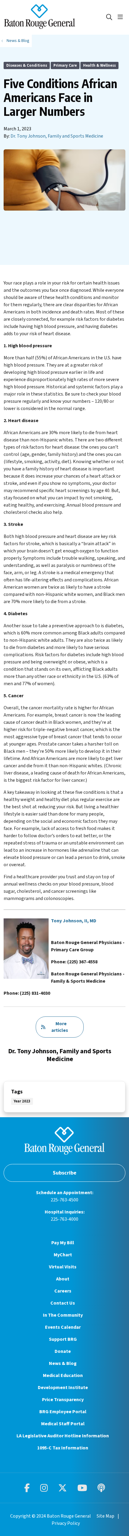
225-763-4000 (64, 1219)
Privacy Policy (66, 1523)
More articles (59, 1027)
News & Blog (62, 1363)
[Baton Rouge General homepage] (55, 17)
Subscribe (64, 1173)
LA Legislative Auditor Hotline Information (62, 1436)
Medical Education (63, 1375)
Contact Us (62, 1303)
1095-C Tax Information (62, 1448)
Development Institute (63, 1387)
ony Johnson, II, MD (75, 920)
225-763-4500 (64, 1200)
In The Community (63, 1315)
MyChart (63, 1254)
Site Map (105, 1516)
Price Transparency (63, 1399)
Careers (62, 1291)
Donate (63, 1351)
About (62, 1279)
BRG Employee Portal (62, 1411)
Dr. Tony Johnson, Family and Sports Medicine (56, 136)
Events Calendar (63, 1327)
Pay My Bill (62, 1242)
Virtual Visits (62, 1267)
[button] (121, 17)
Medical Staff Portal (63, 1423)
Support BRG (63, 1339)
